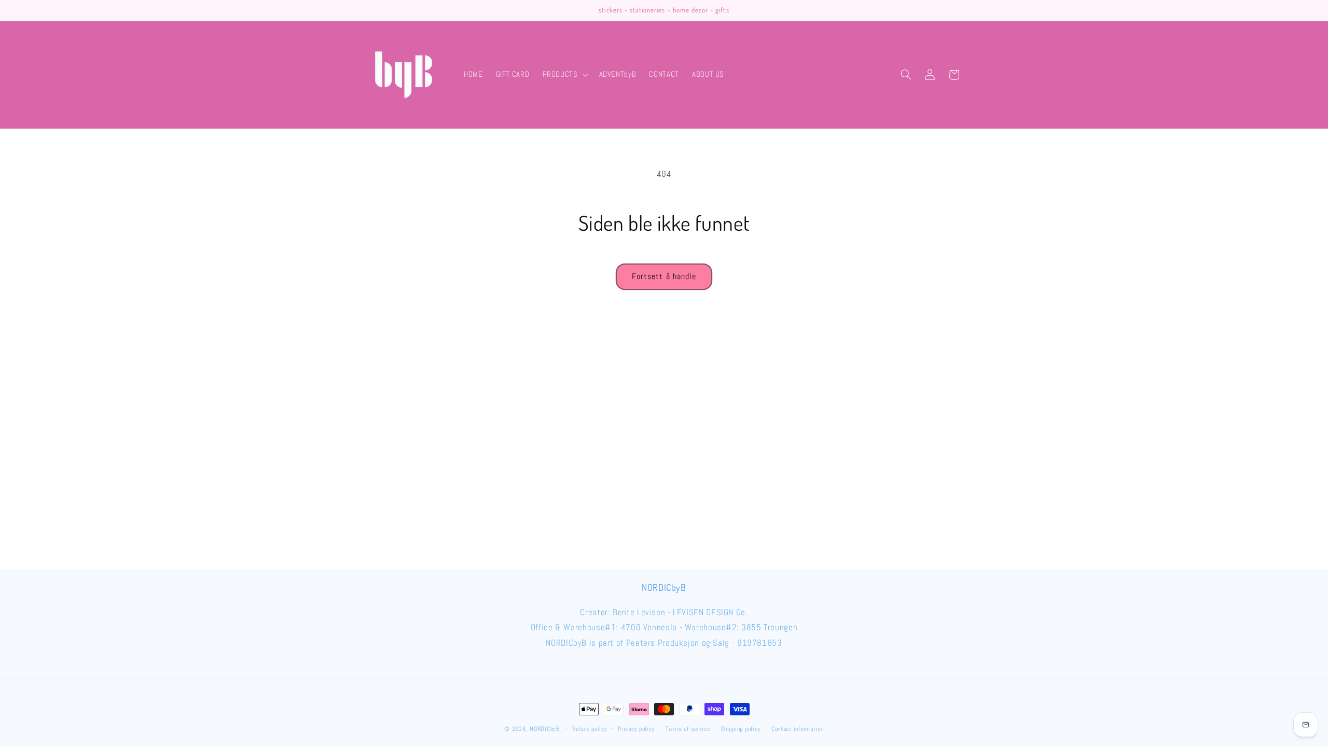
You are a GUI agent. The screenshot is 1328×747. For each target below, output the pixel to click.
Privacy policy (636, 728)
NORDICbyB (545, 728)
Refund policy (589, 728)
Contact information (797, 728)
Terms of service (688, 728)
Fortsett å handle (664, 276)
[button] (564, 74)
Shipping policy (740, 728)
